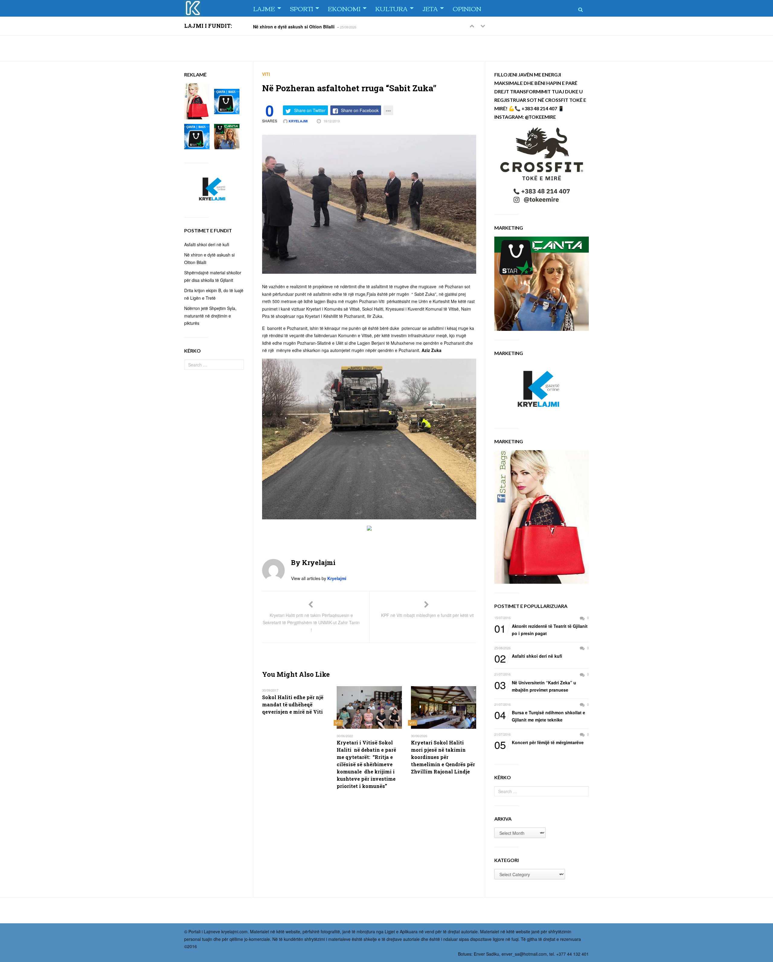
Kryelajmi (298, 121)
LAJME (264, 8)
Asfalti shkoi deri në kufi (528, 656)
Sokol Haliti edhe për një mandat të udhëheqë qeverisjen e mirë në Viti (292, 704)
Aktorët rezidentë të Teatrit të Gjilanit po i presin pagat (541, 629)
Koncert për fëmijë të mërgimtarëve (539, 743)
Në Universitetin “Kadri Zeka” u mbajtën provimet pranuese (535, 686)
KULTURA (391, 8)
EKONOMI (344, 8)
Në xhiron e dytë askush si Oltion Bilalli (294, 26)
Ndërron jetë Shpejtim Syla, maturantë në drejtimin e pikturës (210, 315)
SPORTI (301, 8)
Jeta (430, 8)
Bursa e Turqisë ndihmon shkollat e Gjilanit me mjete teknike (539, 716)
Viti (266, 74)
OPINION (467, 8)
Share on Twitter (310, 110)
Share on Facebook (360, 110)
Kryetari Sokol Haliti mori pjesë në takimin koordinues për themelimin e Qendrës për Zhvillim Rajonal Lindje (443, 757)
